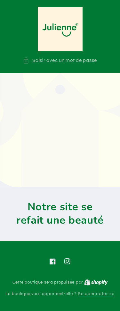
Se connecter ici (96, 294)
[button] (60, 60)
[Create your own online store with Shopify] (96, 282)
